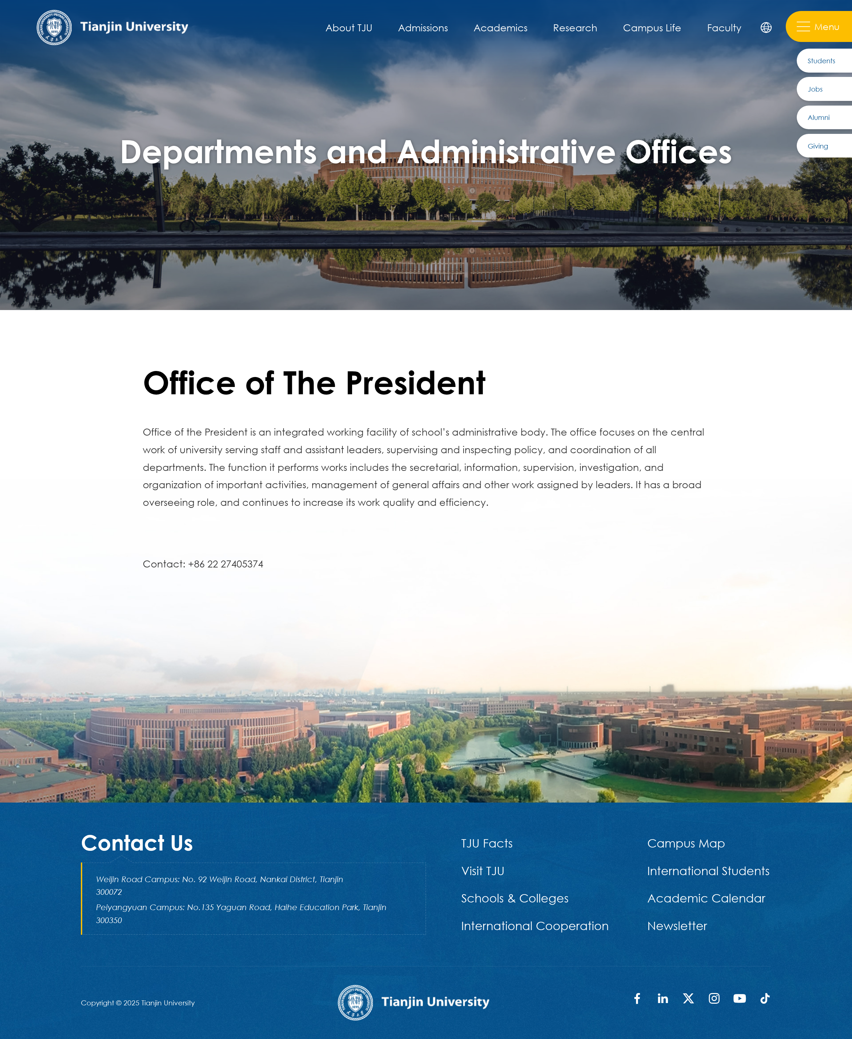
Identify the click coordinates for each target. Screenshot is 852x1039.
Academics (501, 27)
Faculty (724, 27)
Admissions (423, 27)
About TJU (348, 27)
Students (821, 61)
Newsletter (677, 925)
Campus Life (652, 27)
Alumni (819, 117)
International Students (708, 871)
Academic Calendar (706, 898)
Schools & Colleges (515, 898)
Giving (818, 146)
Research (575, 27)
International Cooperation (535, 925)
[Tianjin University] (111, 26)
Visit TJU (483, 871)
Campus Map (686, 843)
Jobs (815, 89)
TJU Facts (487, 843)
